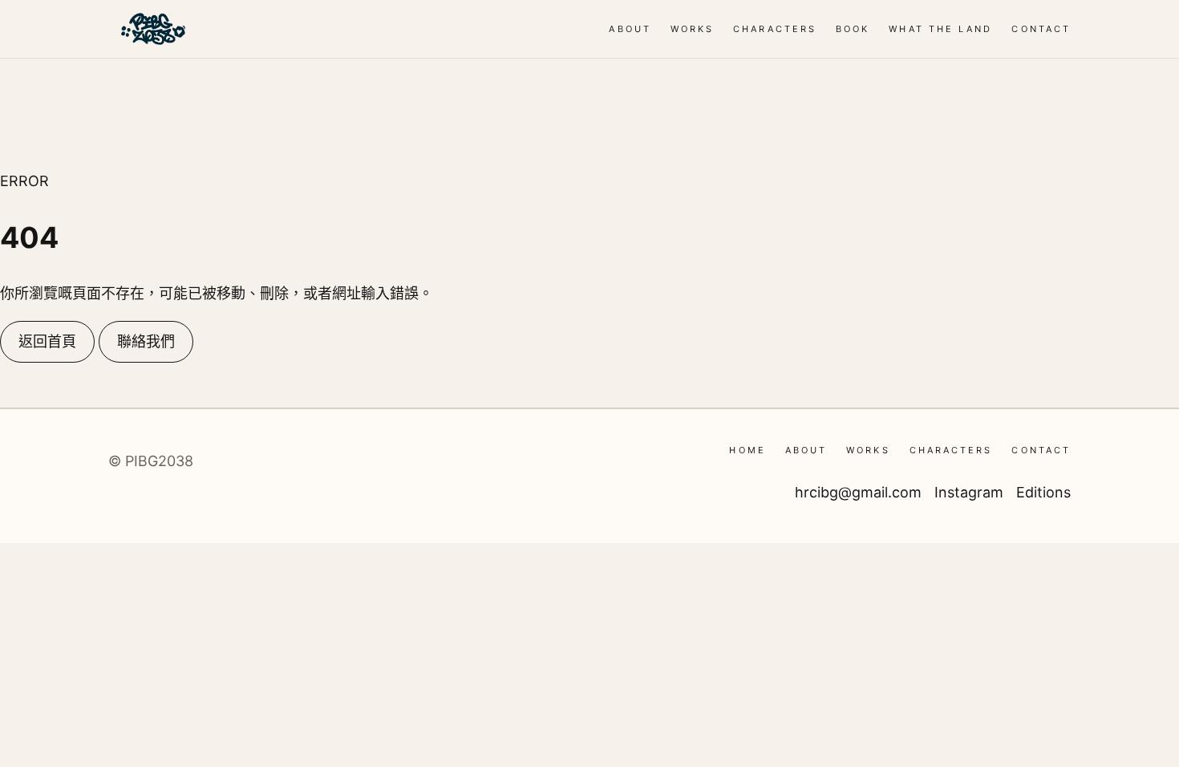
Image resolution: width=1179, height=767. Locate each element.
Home (747, 450)
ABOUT (629, 28)
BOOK (852, 28)
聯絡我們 (146, 341)
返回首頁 (47, 341)
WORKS (692, 28)
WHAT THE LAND (940, 28)
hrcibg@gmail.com (858, 492)
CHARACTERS (774, 28)
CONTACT (1041, 28)
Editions (1043, 492)
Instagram (968, 492)
